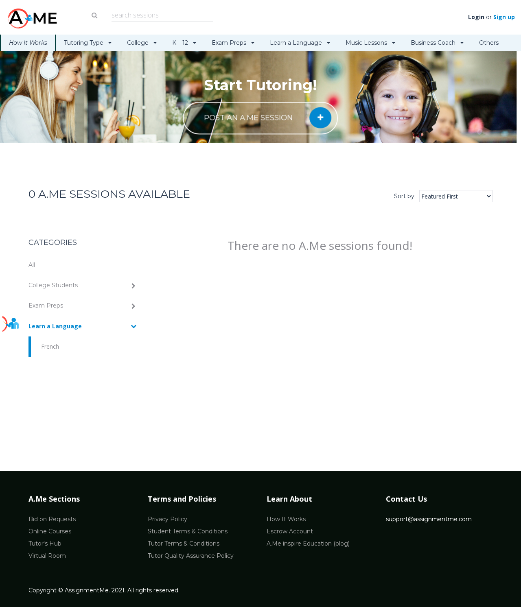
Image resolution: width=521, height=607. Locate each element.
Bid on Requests (52, 519)
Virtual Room (47, 555)
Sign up (504, 17)
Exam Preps (230, 42)
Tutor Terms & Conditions (183, 543)
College (138, 42)
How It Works (28, 42)
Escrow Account (290, 531)
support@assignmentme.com (429, 519)
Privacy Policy (167, 519)
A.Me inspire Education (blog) (308, 543)
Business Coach (434, 42)
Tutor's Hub (44, 543)
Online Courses (49, 531)
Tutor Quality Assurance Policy (191, 555)
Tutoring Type (84, 42)
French (50, 346)
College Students (53, 285)
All (31, 265)
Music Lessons (367, 42)
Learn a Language (297, 42)
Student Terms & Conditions (188, 531)
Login (476, 17)
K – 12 (181, 42)
